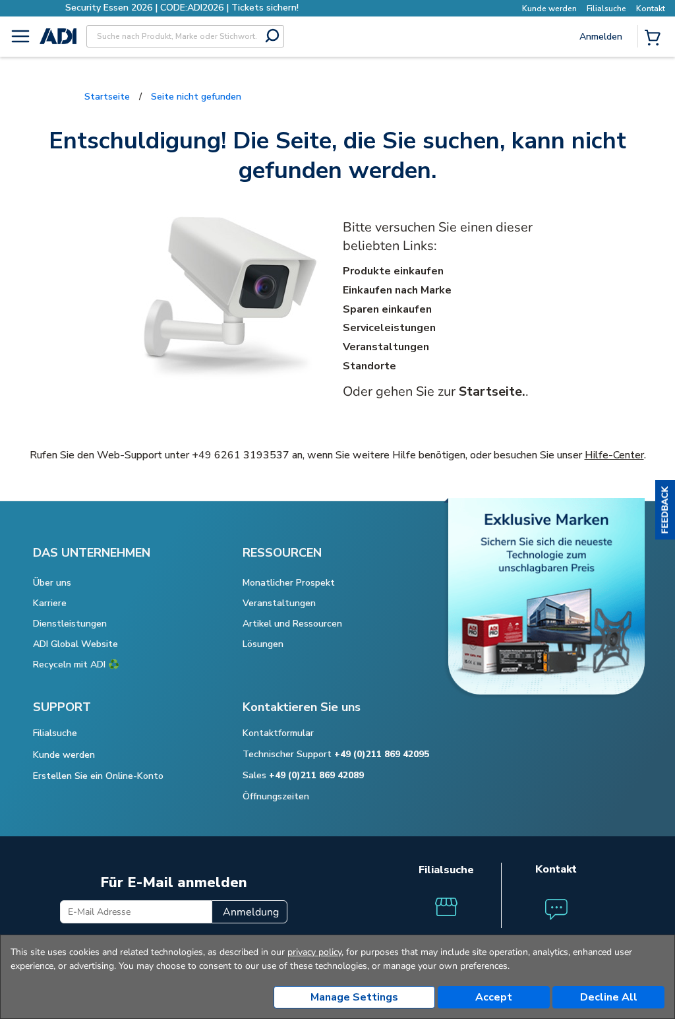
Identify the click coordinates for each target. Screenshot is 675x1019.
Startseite (107, 96)
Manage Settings (354, 997)
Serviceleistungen (389, 328)
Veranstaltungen (386, 347)
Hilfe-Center (614, 455)
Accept (493, 997)
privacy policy (314, 952)
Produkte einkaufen (393, 271)
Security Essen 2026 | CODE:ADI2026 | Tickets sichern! (182, 7)
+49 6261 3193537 (240, 455)
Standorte (369, 366)
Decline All (608, 997)
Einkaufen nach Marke (397, 290)
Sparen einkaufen (387, 309)
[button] (665, 510)
